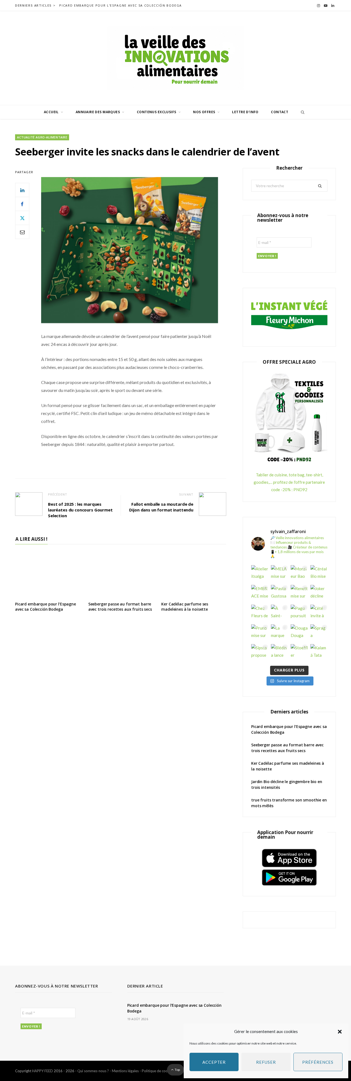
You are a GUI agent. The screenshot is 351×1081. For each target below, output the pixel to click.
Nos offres (204, 112)
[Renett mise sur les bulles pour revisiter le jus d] (299, 593)
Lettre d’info (245, 112)
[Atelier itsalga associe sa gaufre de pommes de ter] (259, 573)
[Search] (301, 112)
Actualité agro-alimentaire (42, 137)
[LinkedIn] (22, 190)
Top (177, 1070)
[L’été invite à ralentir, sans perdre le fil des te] (318, 613)
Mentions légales (125, 1071)
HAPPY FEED (42, 1071)
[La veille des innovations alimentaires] (175, 58)
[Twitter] (22, 218)
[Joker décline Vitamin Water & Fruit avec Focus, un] (318, 593)
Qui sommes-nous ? (93, 1071)
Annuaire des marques (98, 112)
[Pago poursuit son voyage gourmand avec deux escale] (299, 613)
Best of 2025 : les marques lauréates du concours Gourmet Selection (80, 509)
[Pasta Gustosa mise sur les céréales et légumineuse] (279, 593)
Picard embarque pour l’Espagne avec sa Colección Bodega (120, 5)
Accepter (214, 1062)
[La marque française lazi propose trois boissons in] (279, 632)
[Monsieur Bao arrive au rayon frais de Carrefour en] (299, 573)
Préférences (317, 1062)
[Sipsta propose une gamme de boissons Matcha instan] (259, 652)
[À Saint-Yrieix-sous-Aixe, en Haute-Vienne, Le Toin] (279, 613)
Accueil (51, 112)
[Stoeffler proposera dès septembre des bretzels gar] (299, 652)
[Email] (22, 232)
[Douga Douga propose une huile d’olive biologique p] (299, 632)
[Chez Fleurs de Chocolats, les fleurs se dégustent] (259, 613)
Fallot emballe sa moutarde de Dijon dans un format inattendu (161, 507)
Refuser (266, 1062)
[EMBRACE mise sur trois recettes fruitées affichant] (259, 593)
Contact (279, 112)
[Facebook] (22, 204)
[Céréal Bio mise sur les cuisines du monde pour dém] (318, 573)
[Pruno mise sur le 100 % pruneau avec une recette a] (259, 632)
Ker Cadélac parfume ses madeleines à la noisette (184, 606)
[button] (339, 1031)
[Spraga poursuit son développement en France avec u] (318, 632)
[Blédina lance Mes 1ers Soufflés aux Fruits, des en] (279, 652)
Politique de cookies (158, 1071)
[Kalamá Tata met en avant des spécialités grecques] (318, 652)
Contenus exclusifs (156, 112)
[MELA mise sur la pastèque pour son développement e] (279, 573)
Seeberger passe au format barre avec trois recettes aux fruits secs (120, 606)
